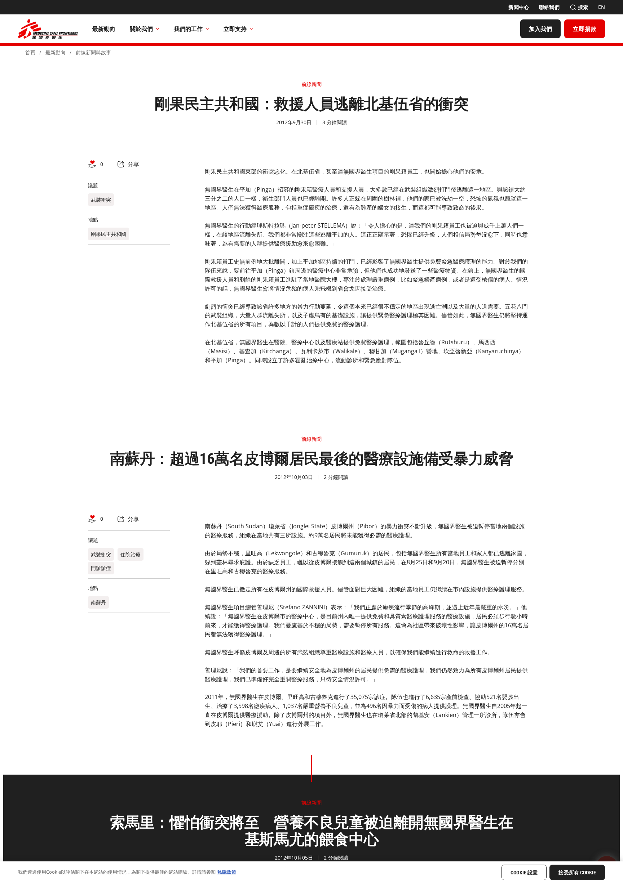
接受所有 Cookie (577, 872)
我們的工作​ (188, 29)
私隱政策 (226, 872)
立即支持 (235, 29)
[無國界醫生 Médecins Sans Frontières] (48, 29)
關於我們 (141, 29)
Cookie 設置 (524, 872)
